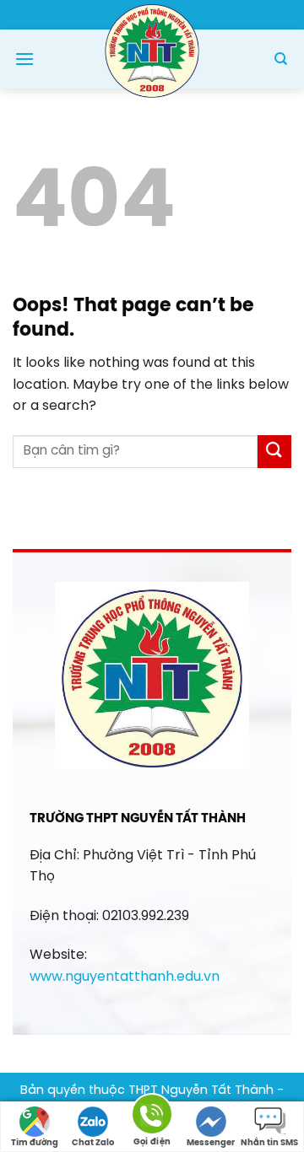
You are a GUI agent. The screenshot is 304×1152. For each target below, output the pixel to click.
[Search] (280, 59)
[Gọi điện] (152, 1117)
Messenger (211, 1143)
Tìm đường (34, 1143)
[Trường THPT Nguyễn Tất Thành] (152, 49)
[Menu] (24, 58)
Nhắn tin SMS (269, 1143)
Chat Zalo (93, 1143)
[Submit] (274, 451)
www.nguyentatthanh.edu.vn (125, 977)
